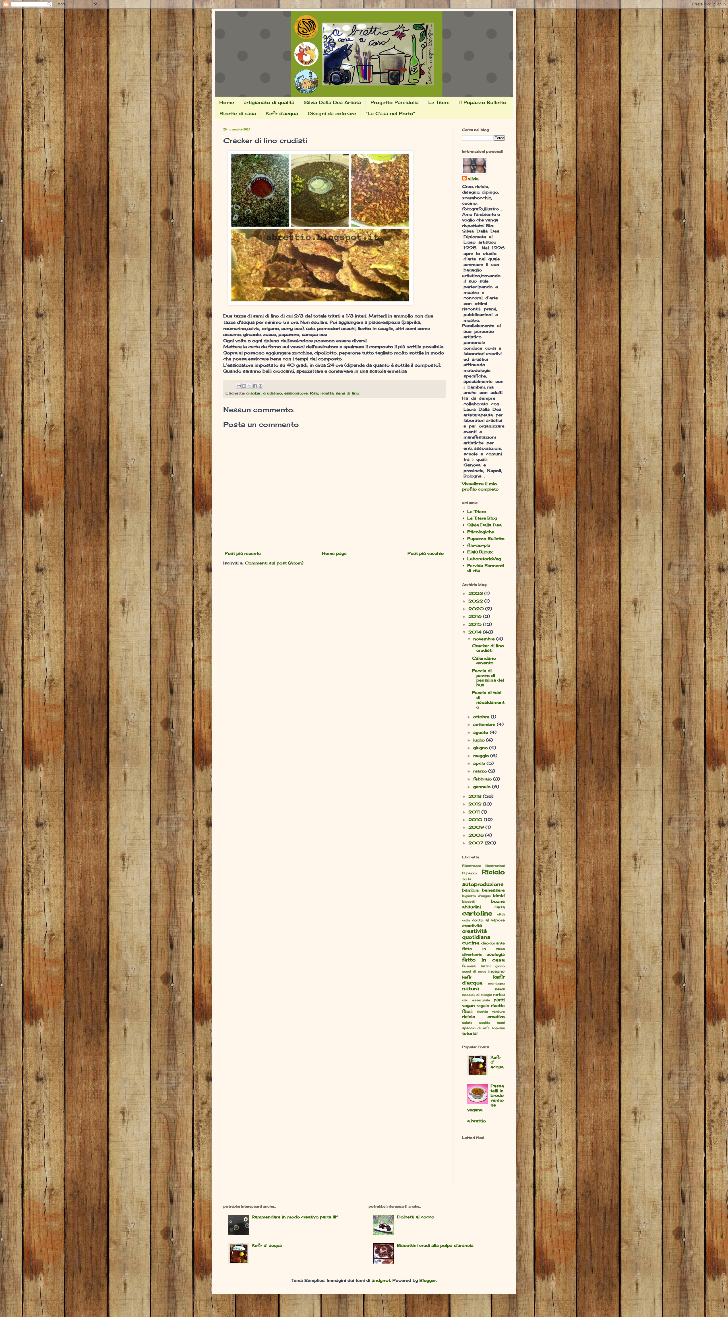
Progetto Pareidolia (395, 102)
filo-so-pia (478, 545)
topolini (498, 1028)
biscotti (468, 901)
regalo (483, 1006)
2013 (475, 796)
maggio (481, 755)
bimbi (499, 895)
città (501, 914)
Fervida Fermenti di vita (485, 568)
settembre (485, 724)
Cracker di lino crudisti (488, 648)
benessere (493, 890)
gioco (500, 966)
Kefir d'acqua (282, 113)
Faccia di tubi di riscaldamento (488, 699)
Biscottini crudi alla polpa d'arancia (435, 1245)
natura (470, 988)
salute (467, 1023)
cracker (253, 393)
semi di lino (347, 393)
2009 (476, 827)
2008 (476, 835)
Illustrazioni (495, 866)
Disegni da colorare (332, 113)
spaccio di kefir (476, 1028)
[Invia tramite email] (239, 386)
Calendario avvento (484, 660)
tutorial (469, 1033)
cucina (470, 943)
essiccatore (296, 393)
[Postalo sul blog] (244, 386)
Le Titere (439, 102)
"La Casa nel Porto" (390, 113)
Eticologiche (480, 531)
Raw (314, 393)
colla (466, 920)
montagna (496, 983)
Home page (334, 553)
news (500, 989)
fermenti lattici (476, 966)
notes (499, 994)
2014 (475, 632)
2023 (476, 593)
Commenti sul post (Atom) (274, 562)
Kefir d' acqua (267, 1245)
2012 (475, 803)
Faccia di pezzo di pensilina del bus (488, 677)
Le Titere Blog (482, 518)
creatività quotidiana (476, 934)
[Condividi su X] (250, 386)
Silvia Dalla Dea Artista (332, 102)
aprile (480, 763)
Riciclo (493, 872)
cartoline (477, 913)
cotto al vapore (488, 920)
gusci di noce (474, 971)
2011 (474, 811)
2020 (476, 608)
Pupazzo (469, 873)
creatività (472, 925)
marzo (480, 770)
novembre (484, 638)
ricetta (327, 393)
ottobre (482, 716)
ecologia (496, 954)
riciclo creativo (483, 1016)
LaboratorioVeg (484, 558)
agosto (481, 732)
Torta (466, 879)
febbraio (483, 778)
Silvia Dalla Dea (484, 524)
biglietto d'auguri (476, 896)
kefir (467, 977)
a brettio (476, 1120)
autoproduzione (483, 884)
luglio (479, 740)
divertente (472, 954)
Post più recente (243, 553)
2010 (476, 819)
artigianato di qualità (269, 102)
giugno (481, 747)
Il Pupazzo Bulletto (482, 102)
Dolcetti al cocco (415, 1216)
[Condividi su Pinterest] (260, 386)
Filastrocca (471, 866)
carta (500, 907)
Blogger (427, 1280)
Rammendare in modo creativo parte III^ (295, 1216)
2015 (475, 624)
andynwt (381, 1280)
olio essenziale (476, 1000)
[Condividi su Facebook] (255, 386)
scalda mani (492, 1023)
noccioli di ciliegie (477, 995)
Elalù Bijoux (480, 551)
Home (226, 102)
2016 (475, 616)
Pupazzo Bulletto (485, 538)
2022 (476, 601)
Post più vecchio (426, 553)
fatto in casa (483, 960)
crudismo (272, 393)
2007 (476, 842)
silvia (473, 178)
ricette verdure (491, 1011)
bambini (470, 890)
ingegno (496, 971)
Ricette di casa (238, 113)
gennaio (482, 786)
